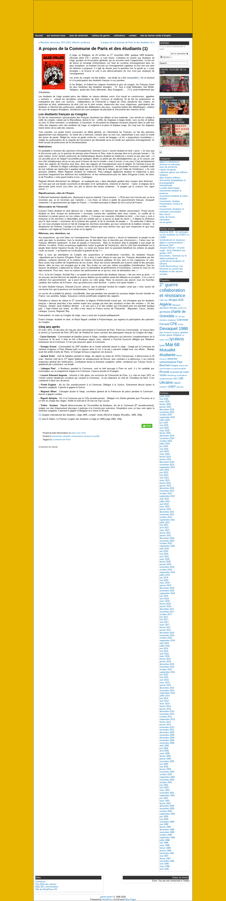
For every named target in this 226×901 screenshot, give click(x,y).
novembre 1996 (166, 861)
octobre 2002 (165, 782)
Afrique (172, 299)
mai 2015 (163, 677)
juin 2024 (163, 446)
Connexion (40, 881)
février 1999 (165, 827)
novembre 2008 (166, 740)
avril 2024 (164, 451)
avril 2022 (164, 504)
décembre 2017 (166, 609)
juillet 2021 (164, 522)
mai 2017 (163, 619)
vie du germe (165, 222)
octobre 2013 (165, 716)
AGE (181, 299)
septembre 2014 (167, 693)
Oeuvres (163, 359)
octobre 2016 (165, 638)
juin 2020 (163, 551)
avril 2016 (164, 653)
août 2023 (164, 470)
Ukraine (166, 382)
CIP (176, 317)
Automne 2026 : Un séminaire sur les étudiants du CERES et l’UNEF (174, 235)
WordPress (107, 899)
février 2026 (165, 404)
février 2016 (165, 659)
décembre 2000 (166, 806)
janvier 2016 (165, 661)
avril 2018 (164, 598)
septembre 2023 (167, 467)
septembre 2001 (167, 795)
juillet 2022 (164, 501)
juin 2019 (163, 577)
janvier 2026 (165, 407)
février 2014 (165, 706)
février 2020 (165, 561)
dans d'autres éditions (169, 177)
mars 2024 (164, 454)
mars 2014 (164, 703)
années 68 (182, 308)
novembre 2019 (166, 567)
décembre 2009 (166, 732)
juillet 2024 (164, 443)
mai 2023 (163, 475)
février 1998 (165, 848)
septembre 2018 (167, 593)
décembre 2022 (166, 488)
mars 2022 (164, 506)
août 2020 (164, 548)
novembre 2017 (166, 611)
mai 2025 (163, 425)
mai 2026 (163, 399)
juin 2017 (163, 617)
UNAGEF (163, 387)
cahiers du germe (101, 35)
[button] (166, 57)
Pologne (174, 365)
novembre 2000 (166, 808)
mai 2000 (163, 819)
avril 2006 (164, 751)
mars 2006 (164, 753)
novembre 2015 (166, 667)
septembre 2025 (167, 417)
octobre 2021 (165, 517)
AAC (166, 300)
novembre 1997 (166, 853)
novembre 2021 (166, 514)
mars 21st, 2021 (79, 433)
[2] (40, 419)
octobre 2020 (165, 543)
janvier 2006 (165, 758)
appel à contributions (169, 162)
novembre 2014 (166, 690)
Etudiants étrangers (172, 332)
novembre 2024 (166, 438)
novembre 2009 (166, 735)
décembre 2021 (166, 512)
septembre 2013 (167, 719)
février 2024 (165, 456)
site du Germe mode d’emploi (155, 35)
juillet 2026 (164, 396)
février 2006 (165, 756)
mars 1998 (164, 845)
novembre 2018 (166, 590)
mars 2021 (164, 530)
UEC (175, 378)
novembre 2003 (166, 772)
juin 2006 (163, 748)
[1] (138, 77)
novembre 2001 (166, 793)
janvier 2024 (165, 459)
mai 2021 (163, 525)
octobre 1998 (165, 835)
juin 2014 (163, 698)
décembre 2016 (166, 632)
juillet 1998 (164, 840)
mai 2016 (163, 651)
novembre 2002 (166, 779)
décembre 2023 (166, 462)
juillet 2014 (164, 695)
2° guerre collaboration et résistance (172, 290)
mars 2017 (164, 625)
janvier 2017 (165, 630)
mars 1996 (164, 866)
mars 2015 (164, 682)
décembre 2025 (166, 409)
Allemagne (176, 305)
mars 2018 (164, 601)
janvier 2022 (165, 509)
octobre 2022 (165, 493)
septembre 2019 (167, 572)
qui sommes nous (56, 35)
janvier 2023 (165, 485)
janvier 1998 (165, 850)
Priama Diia (183, 366)
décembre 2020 (166, 538)
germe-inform (106, 897)
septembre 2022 (167, 496)
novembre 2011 (166, 729)
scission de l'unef (179, 372)
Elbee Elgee (130, 899)
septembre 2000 (167, 814)
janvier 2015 (165, 685)
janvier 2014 (165, 709)
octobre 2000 (165, 811)
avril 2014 (164, 701)
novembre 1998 (166, 832)
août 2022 (164, 499)
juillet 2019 (164, 575)
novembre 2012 (166, 727)
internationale (165, 185)
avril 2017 (164, 622)
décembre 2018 (166, 588)
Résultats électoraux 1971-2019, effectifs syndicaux (65, 42)
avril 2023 (164, 477)
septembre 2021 (167, 520)
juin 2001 (163, 798)
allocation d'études (168, 308)
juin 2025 (163, 422)
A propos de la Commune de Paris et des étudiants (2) (127, 42)
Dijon (161, 332)
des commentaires (46, 886)
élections (180, 387)
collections (119, 35)
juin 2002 (163, 785)
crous (180, 324)
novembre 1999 (166, 822)
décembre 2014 (166, 688)
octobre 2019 (165, 569)
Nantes (179, 355)
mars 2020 (164, 559)
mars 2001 (164, 801)
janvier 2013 (165, 724)
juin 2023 (163, 472)
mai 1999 (163, 824)
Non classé (164, 214)
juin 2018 (163, 596)
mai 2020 (163, 554)
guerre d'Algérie (173, 335)
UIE (181, 378)
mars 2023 (164, 480)
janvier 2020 (165, 564)
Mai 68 (172, 344)
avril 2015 (164, 680)
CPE (173, 324)
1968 (161, 300)
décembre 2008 (166, 737)
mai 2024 (163, 449)
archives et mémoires (169, 164)
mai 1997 (163, 856)
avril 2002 (164, 787)
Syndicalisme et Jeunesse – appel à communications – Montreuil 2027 (173, 243)
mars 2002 (164, 790)
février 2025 (165, 433)
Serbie (162, 375)
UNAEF (177, 383)
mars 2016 (164, 656)
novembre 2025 (166, 412)
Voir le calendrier (178, 53)
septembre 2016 (167, 640)
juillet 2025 (164, 420)
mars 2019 (164, 582)
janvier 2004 (165, 769)
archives (164, 311)
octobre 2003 (165, 774)
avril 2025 (164, 428)
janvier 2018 (165, 606)
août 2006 (164, 745)
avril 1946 (164, 869)
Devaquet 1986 (173, 328)
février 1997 (165, 858)
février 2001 (165, 803)
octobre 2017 (165, 614)
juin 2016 (163, 648)
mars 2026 (164, 401)
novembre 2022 (166, 491)
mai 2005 (163, 766)
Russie (164, 372)
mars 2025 (164, 430)
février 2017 (165, 627)
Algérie (165, 304)
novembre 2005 (166, 761)
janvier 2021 (165, 535)
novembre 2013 (166, 714)
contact (132, 35)
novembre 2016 (166, 635)
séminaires (164, 219)
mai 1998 (163, 842)
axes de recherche (78, 35)
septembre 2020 (167, 546)
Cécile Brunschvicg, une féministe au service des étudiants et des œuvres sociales (171, 270)
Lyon (162, 345)
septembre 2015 (167, 672)
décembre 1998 (166, 829)
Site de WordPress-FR (46, 889)
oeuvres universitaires (168, 360)
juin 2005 (163, 764)
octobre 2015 (165, 669)
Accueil (39, 35)
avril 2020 (164, 556)
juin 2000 (163, 816)
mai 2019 (163, 580)
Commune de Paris (61, 439)
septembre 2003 (167, 777)
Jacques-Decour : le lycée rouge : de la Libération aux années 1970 (172, 250)
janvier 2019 (165, 585)
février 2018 (165, 603)
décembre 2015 (166, 664)
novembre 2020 (166, 541)
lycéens (177, 339)
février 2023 (165, 483)
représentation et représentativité (172, 369)
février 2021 (165, 533)
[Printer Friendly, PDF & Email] (146, 427)
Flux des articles (45, 884)
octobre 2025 (165, 414)
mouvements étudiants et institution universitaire (171, 210)
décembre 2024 (166, 435)
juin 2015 (163, 674)
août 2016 (164, 643)
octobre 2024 (165, 441)
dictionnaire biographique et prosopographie (172, 181)
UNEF (172, 386)
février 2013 (165, 722)
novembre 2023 (166, 464)
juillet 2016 (164, 646)
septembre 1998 (167, 837)
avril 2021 (164, 527)
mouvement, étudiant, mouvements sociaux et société (76, 436)
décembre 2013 (166, 711)
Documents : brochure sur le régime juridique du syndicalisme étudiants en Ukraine (173, 259)
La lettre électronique (169, 188)
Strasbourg (171, 375)
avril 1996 (164, 863)
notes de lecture (167, 217)
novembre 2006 (166, 743)
